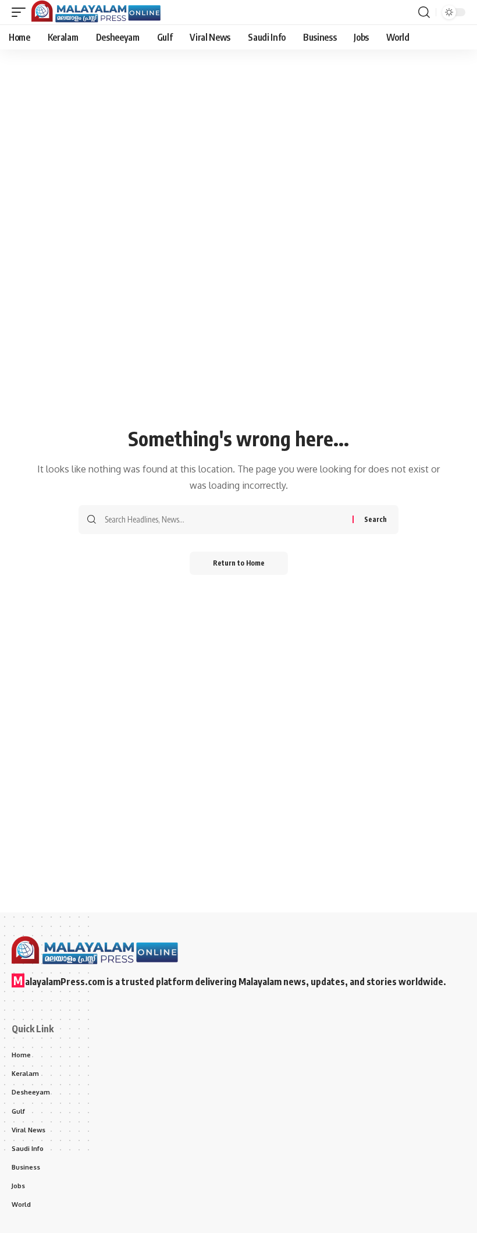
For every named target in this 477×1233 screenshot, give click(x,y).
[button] (21, 12)
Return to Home (239, 563)
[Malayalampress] (99, 12)
